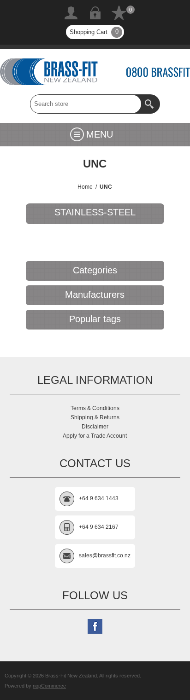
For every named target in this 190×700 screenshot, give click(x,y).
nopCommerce (49, 685)
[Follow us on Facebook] (95, 626)
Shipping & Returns (95, 417)
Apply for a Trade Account (95, 436)
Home (85, 187)
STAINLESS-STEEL (95, 212)
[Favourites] (119, 13)
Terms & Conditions (95, 408)
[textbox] (85, 104)
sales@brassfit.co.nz (105, 555)
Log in (95, 13)
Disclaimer (95, 426)
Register (71, 13)
